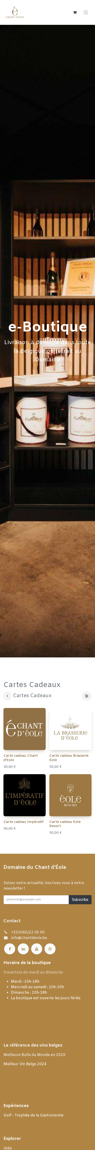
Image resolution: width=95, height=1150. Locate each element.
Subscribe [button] (80, 899)
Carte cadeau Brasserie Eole (69, 757)
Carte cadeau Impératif (23, 822)
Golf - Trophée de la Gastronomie (33, 1115)
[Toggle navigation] (85, 12)
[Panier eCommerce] (74, 12)
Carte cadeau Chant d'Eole (20, 757)
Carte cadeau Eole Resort (65, 824)
